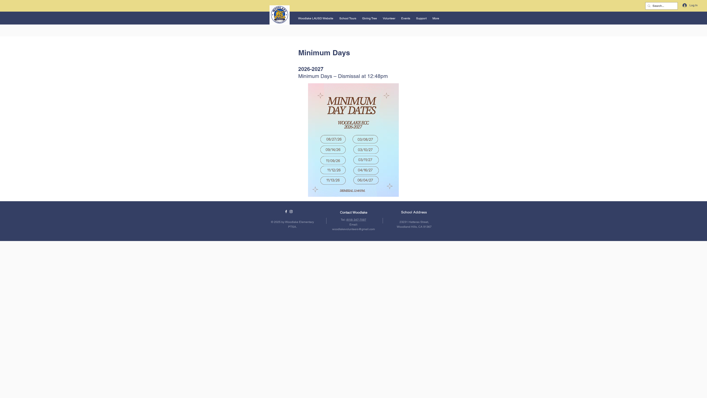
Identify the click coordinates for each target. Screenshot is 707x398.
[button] (405, 18)
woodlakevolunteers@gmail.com (353, 229)
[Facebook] (286, 212)
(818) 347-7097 (356, 219)
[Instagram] (291, 212)
